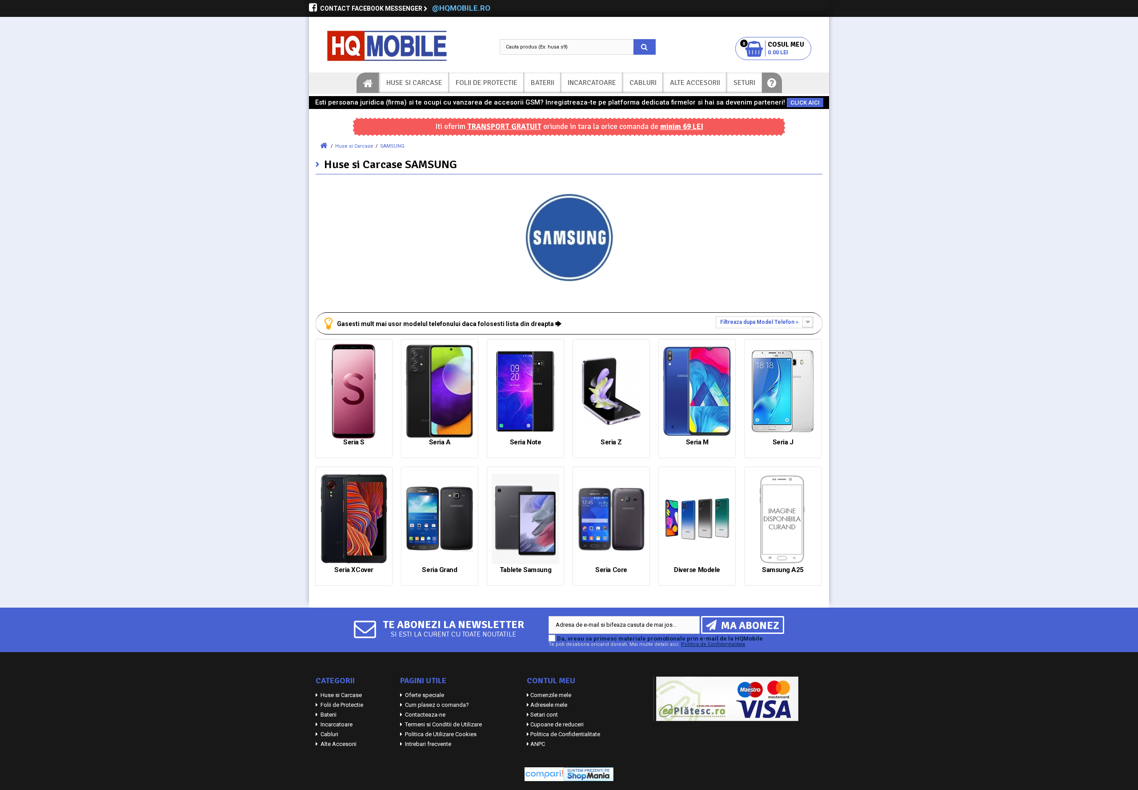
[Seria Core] (611, 519)
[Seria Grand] (439, 519)
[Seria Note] (525, 391)
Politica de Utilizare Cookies (440, 734)
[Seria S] (354, 391)
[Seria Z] (611, 391)
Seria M (697, 442)
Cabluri (643, 82)
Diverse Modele (697, 570)
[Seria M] (697, 391)
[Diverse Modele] (697, 519)
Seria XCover (353, 570)
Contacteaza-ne (424, 714)
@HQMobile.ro (461, 8)
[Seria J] (783, 391)
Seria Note (525, 442)
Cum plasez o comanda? (436, 704)
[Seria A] (439, 391)
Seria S (354, 442)
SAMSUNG (392, 146)
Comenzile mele (550, 695)
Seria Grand (439, 570)
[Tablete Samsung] (525, 519)
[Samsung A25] (783, 519)
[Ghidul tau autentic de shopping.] (544, 773)
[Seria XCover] (354, 519)
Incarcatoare (592, 82)
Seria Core (611, 570)
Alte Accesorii (695, 82)
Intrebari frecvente (427, 744)
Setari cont (544, 714)
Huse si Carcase (414, 82)
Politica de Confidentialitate (713, 644)
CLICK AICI (805, 102)
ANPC (537, 744)
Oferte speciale (424, 695)
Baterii (542, 82)
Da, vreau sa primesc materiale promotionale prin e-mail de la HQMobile (660, 638)
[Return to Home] (323, 145)
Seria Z (611, 442)
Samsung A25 (783, 570)
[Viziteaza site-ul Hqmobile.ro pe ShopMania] (588, 773)
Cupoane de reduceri (557, 724)
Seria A (440, 442)
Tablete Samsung (525, 570)
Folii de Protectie (486, 82)
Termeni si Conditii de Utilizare (443, 724)
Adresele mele (548, 704)
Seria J (783, 442)
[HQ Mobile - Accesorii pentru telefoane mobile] (395, 46)
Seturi (744, 82)
